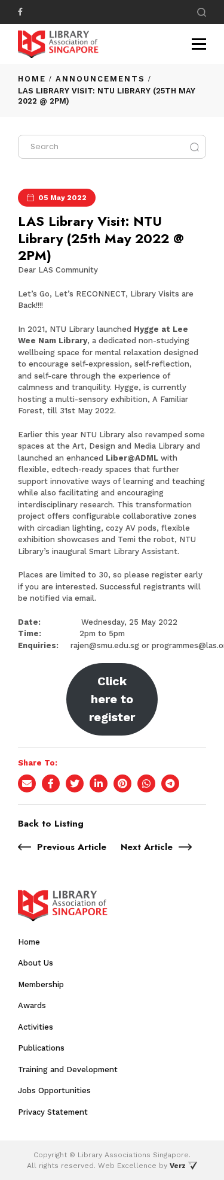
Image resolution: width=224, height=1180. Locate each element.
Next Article (147, 847)
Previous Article (71, 847)
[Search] (201, 12)
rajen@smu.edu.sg (104, 645)
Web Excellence (127, 1165)
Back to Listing (51, 823)
